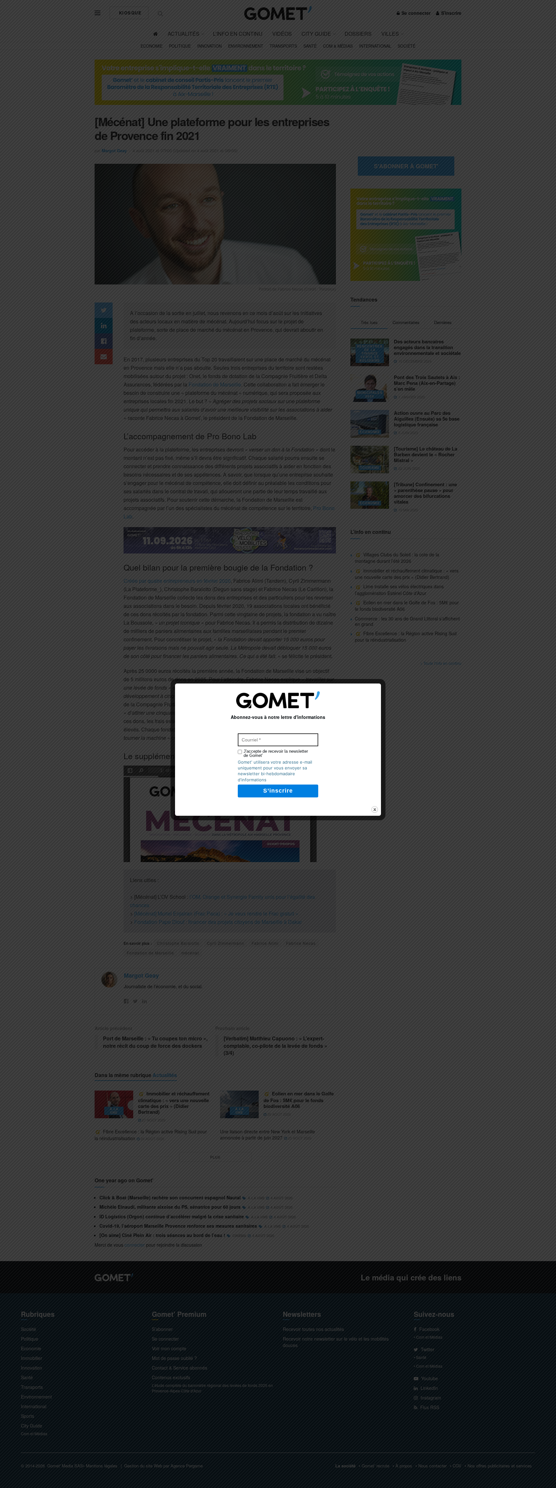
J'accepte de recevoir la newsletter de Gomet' (276, 753)
